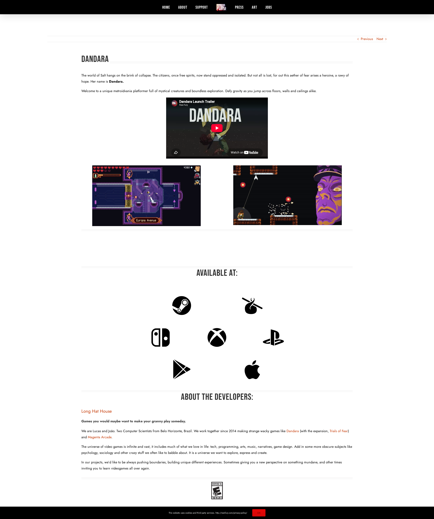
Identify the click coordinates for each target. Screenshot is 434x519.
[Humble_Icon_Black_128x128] (252, 305)
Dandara (293, 431)
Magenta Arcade (99, 437)
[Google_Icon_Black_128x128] (182, 369)
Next (380, 38)
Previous (367, 38)
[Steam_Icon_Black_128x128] (182, 305)
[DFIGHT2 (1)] (287, 195)
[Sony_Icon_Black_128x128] (273, 337)
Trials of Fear (339, 431)
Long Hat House (96, 411)
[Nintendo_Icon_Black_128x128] (160, 337)
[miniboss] (146, 195)
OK (259, 512)
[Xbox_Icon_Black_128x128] (217, 337)
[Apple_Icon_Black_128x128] (252, 369)
